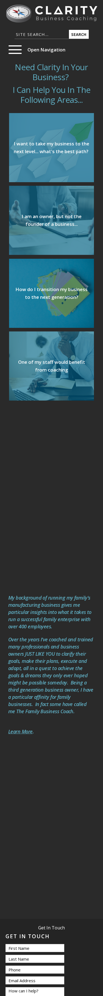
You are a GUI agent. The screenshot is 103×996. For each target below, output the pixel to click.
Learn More (20, 731)
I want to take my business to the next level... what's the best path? (52, 147)
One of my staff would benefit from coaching (51, 366)
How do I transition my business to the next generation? (51, 293)
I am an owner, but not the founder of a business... (52, 220)
